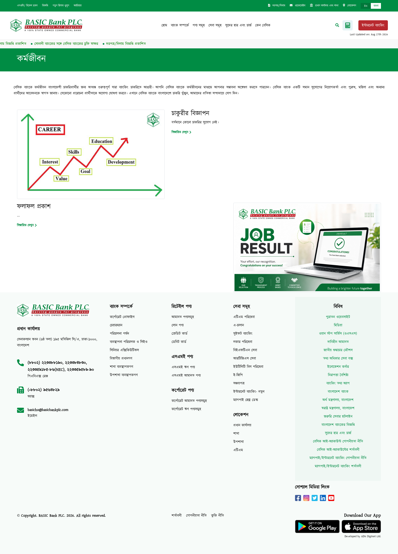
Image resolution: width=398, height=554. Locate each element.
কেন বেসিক (262, 25)
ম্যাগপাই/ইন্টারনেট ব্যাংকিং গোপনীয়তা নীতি (338, 457)
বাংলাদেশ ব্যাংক (338, 391)
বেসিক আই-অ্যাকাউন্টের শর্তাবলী (338, 449)
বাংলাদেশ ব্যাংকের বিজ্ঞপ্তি (338, 424)
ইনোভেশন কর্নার (338, 366)
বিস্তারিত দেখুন (180, 132)
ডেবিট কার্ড (179, 341)
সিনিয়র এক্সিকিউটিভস (124, 350)
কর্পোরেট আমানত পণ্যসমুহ (189, 400)
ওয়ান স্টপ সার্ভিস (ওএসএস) (338, 333)
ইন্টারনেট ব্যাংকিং (373, 25)
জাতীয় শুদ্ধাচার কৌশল (338, 350)
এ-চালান (238, 325)
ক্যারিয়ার (78, 6)
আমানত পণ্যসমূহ (183, 317)
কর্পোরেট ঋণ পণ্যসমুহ (186, 409)
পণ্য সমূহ (199, 25)
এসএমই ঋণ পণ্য (183, 367)
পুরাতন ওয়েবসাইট (338, 317)
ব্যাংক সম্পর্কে (180, 25)
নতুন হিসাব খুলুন (61, 6)
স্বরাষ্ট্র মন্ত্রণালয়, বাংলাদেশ (338, 408)
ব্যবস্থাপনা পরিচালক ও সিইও (128, 341)
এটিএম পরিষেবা (244, 317)
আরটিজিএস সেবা (244, 358)
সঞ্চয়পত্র (239, 383)
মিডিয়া (338, 325)
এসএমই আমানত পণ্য (186, 375)
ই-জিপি (238, 375)
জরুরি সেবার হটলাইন (338, 416)
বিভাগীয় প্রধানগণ (121, 358)
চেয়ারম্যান (116, 325)
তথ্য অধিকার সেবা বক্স (338, 358)
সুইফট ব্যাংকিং (242, 333)
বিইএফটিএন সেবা (245, 350)
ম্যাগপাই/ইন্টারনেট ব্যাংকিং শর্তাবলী (338, 466)
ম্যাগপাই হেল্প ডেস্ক (245, 399)
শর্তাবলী (176, 515)
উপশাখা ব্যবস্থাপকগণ (124, 375)
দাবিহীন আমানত (338, 341)
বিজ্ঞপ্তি (45, 6)
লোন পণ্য (178, 325)
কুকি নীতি (217, 515)
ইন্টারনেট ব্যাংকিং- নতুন (248, 391)
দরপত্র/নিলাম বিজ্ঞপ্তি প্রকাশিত (116, 43)
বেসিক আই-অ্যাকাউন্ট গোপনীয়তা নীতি (338, 441)
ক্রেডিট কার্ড (179, 333)
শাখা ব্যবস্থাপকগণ (121, 366)
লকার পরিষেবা (242, 341)
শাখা (236, 433)
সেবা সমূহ (215, 25)
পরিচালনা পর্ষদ (119, 333)
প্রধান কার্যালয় (242, 425)
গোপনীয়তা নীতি (196, 515)
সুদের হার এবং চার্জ (238, 25)
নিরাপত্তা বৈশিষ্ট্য (338, 375)
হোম (164, 25)
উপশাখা (238, 441)
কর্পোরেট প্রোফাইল (122, 317)
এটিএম (238, 450)
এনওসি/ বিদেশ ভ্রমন (27, 6)
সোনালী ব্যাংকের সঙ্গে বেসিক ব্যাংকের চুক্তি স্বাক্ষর (56, 43)
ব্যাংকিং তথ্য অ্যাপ (338, 383)
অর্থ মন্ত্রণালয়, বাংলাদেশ (338, 399)
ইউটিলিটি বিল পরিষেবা (248, 366)
